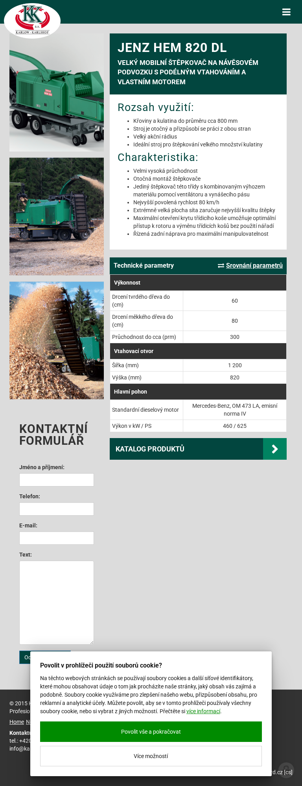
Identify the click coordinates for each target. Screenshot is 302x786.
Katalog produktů (150, 449)
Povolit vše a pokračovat (151, 732)
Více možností (151, 756)
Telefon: (29, 496)
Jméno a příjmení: (41, 467)
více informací (203, 711)
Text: (25, 554)
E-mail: (28, 525)
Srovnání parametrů (254, 265)
